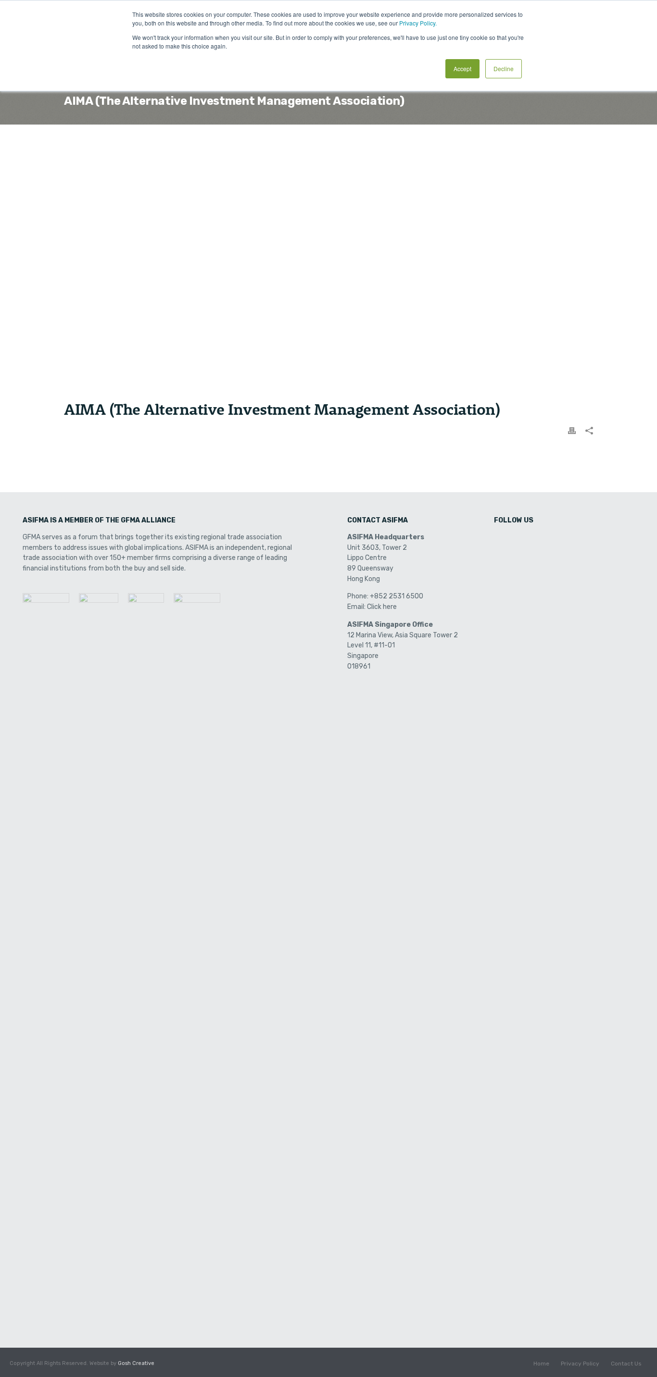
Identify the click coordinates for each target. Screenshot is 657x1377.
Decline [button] (503, 68)
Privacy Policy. (418, 23)
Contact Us (626, 1363)
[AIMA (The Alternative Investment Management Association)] (328, 269)
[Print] (572, 430)
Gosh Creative (136, 1363)
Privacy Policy (580, 1363)
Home (541, 1363)
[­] (502, 540)
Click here (382, 607)
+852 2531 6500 (396, 596)
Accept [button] (462, 68)
